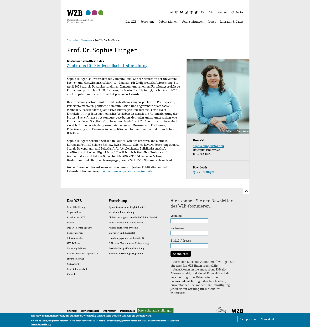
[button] (244, 41)
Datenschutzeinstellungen (155, 310)
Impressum (109, 310)
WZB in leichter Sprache (79, 227)
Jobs (211, 12)
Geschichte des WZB (77, 269)
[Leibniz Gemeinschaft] (221, 311)
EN (202, 12)
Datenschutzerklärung (185, 281)
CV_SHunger (205, 172)
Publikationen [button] (169, 22)
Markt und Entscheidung (121, 212)
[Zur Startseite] (80, 17)
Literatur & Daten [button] (232, 22)
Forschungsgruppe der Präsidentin (127, 238)
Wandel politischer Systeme (123, 227)
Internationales (75, 238)
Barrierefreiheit (90, 310)
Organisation (74, 212)
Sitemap (72, 310)
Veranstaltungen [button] (194, 22)
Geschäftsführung (76, 207)
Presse (70, 222)
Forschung (118, 200)
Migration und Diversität (122, 232)
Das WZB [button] (132, 22)
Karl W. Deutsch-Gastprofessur (82, 253)
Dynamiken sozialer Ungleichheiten (127, 207)
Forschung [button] (149, 22)
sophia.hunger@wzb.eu (209, 146)
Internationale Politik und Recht (126, 222)
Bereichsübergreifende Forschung (127, 248)
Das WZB (74, 200)
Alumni (71, 274)
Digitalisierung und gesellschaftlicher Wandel (133, 217)
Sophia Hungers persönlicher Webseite (127, 171)
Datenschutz (127, 310)
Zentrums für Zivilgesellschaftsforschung (107, 65)
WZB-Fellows (73, 243)
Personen (86, 40)
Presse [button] (213, 22)
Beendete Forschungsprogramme (126, 253)
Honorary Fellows (76, 248)
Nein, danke (268, 319)
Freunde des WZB (75, 258)
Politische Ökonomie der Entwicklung (129, 243)
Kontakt (222, 12)
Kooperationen (75, 232)
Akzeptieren (248, 319)
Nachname (177, 228)
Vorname (176, 216)
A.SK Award (73, 263)
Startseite (72, 40)
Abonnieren (181, 254)
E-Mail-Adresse (180, 241)
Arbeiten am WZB (76, 217)
